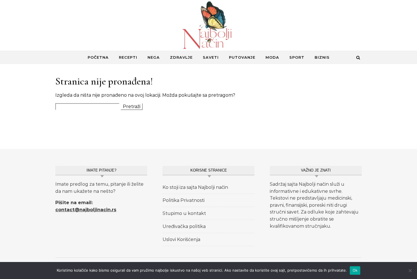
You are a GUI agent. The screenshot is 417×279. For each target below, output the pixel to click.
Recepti (128, 57)
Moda (272, 57)
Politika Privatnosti (184, 200)
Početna (98, 57)
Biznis (322, 57)
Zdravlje (181, 57)
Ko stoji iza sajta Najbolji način (195, 187)
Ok (355, 270)
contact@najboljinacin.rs (85, 209)
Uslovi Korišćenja (181, 239)
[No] (410, 270)
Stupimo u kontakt (184, 213)
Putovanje (242, 57)
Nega (154, 57)
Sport (296, 57)
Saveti (211, 57)
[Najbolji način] (209, 26)
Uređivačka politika (184, 226)
